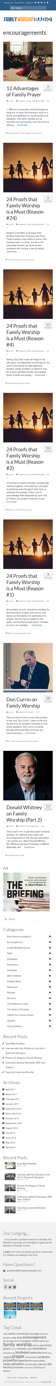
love (44, 1352)
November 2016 (13, 1113)
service (42, 1364)
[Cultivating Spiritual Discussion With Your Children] (11, 1199)
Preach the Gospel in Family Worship (23, 1057)
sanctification (31, 1364)
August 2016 (11, 1128)
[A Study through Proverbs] (9, 1315)
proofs (28, 510)
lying (49, 1352)
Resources (12, 986)
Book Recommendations (19, 936)
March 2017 (11, 1094)
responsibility (38, 1360)
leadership (36, 1352)
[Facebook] (35, 2)
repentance (25, 1360)
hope (29, 1348)
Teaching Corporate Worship (19, 1072)
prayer (33, 133)
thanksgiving (28, 1367)
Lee (11, 101)
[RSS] (47, 2)
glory (22, 383)
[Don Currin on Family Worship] (28, 667)
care (5, 1333)
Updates (11, 1020)
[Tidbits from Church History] (36, 1306)
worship (27, 383)
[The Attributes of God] (23, 1306)
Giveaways (12, 958)
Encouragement (32, 826)
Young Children (14, 1026)
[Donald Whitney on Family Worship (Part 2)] (28, 775)
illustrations (40, 1348)
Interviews (12, 970)
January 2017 (12, 1103)
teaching (8, 1367)
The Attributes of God (17, 1003)
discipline (7, 1337)
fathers (36, 1345)
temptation (18, 1367)
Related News (14, 981)
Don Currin (11, 741)
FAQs (9, 953)
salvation (17, 1363)
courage (34, 1333)
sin (50, 1363)
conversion (22, 1333)
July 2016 (10, 1132)
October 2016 (12, 1118)
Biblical (9, 510)
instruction (7, 1352)
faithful (35, 1340)
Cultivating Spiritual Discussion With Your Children (34, 1198)
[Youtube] (41, 2)
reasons (39, 133)
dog (14, 1337)
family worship (25, 133)
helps (22, 855)
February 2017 (12, 1099)
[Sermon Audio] (44, 2)
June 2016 (10, 1137)
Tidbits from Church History (20, 1014)
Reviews (11, 992)
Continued (22, 124)
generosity (46, 1345)
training (37, 1367)
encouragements (13, 133)
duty (8, 260)
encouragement (34, 1336)
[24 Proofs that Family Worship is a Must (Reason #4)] (28, 293)
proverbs (10, 1360)
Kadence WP (46, 1382)
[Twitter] (38, 2)
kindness (22, 1352)
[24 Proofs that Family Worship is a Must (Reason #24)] (28, 167)
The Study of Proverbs (18, 1009)
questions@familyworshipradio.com (24, 1270)
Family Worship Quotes (35, 101)
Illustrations (12, 964)
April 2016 (10, 1147)
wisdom (6, 1370)
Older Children (14, 975)
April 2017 (10, 1089)
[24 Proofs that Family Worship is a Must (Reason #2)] (28, 417)
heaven (14, 1349)
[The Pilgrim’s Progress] (9, 1306)
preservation (31, 1357)
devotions (44, 1333)
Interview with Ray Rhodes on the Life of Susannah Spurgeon (33, 1176)
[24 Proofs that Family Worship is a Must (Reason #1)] (28, 543)
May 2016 (10, 1142)
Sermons (29, 712)
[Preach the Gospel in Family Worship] (11, 1188)
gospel (7, 1348)
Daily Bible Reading (15, 1043)
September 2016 (13, 1123)
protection (44, 1357)
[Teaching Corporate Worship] (11, 1210)
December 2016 (13, 1108)
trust (43, 1367)
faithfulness (44, 1341)
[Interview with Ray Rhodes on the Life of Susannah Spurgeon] (11, 1177)
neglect (7, 1357)
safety (7, 1364)
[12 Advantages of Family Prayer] (28, 61)
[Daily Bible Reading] (11, 1166)
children (12, 1333)
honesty (21, 1348)
